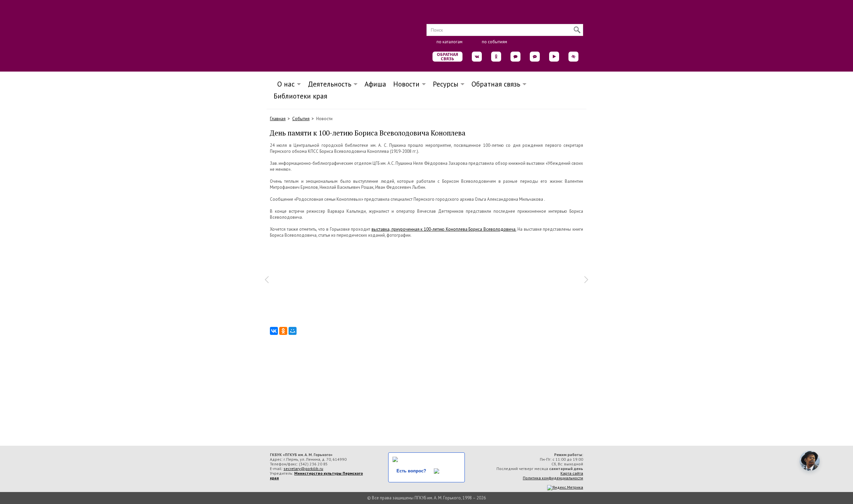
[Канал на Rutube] (554, 57)
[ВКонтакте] (274, 331)
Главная (278, 119)
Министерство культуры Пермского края (316, 475)
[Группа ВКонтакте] (477, 57)
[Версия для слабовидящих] (573, 57)
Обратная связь (447, 57)
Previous (266, 279)
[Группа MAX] (515, 57)
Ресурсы (445, 84)
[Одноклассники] (283, 331)
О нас (284, 84)
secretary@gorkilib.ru (303, 468)
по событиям (494, 42)
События (301, 119)
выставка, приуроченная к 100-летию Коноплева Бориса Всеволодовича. (444, 229)
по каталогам (449, 42)
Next (586, 279)
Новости (406, 84)
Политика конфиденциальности (553, 477)
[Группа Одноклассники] (496, 57)
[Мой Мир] (293, 331)
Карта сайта (571, 473)
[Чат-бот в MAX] (535, 57)
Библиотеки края (300, 96)
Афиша (375, 84)
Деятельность (329, 84)
